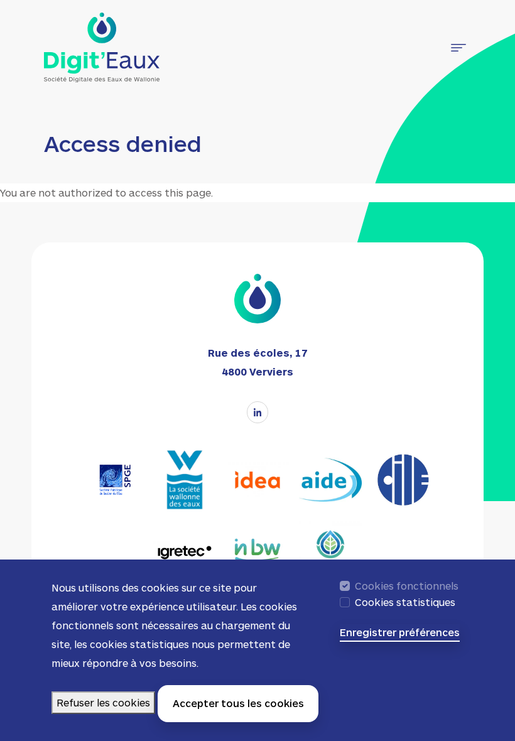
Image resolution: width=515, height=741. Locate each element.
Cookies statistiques (405, 602)
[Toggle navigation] (458, 47)
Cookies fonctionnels (406, 586)
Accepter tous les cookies (238, 703)
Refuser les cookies (103, 702)
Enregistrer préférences (400, 632)
